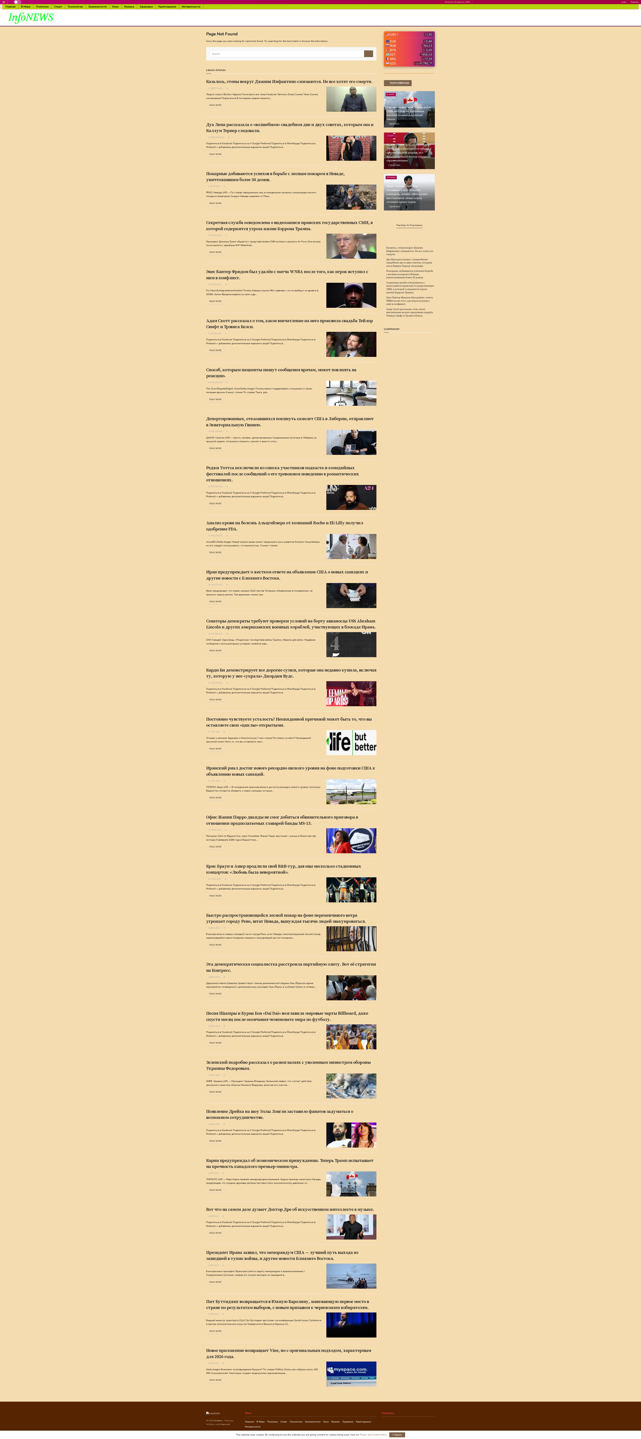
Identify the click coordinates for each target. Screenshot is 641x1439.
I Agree (397, 1434)
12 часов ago (215, 486)
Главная (10, 7)
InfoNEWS (30, 18)
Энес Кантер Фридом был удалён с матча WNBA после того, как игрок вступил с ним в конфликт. (409, 301)
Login (623, 2)
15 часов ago (215, 535)
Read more (215, 105)
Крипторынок (167, 7)
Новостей (225, 1424)
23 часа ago (214, 879)
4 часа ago (214, 186)
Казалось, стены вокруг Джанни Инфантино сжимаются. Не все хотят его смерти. (289, 81)
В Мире (26, 7)
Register (634, 2)
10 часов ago (215, 382)
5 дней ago (394, 165)
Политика (42, 7)
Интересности (191, 7)
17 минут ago (215, 88)
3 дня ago (393, 124)
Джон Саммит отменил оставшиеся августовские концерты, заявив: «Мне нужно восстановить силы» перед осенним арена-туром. (406, 194)
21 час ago (214, 732)
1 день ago (214, 928)
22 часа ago (214, 830)
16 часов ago (215, 585)
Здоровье (146, 7)
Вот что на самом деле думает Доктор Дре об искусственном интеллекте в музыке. (290, 1209)
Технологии (75, 7)
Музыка (129, 7)
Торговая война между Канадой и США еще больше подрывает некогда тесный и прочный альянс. (408, 113)
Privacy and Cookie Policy (373, 1434)
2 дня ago (213, 1173)
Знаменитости (97, 7)
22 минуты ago (216, 137)
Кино (115, 7)
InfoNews (218, 1420)
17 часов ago (215, 683)
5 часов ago (215, 235)
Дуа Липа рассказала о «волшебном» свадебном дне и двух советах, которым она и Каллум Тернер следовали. (409, 263)
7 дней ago (394, 206)
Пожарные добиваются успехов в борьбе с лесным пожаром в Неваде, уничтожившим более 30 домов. (409, 274)
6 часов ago (215, 284)
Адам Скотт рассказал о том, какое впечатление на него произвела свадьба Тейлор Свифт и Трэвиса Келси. (409, 312)
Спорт (58, 7)
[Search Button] (368, 53)
